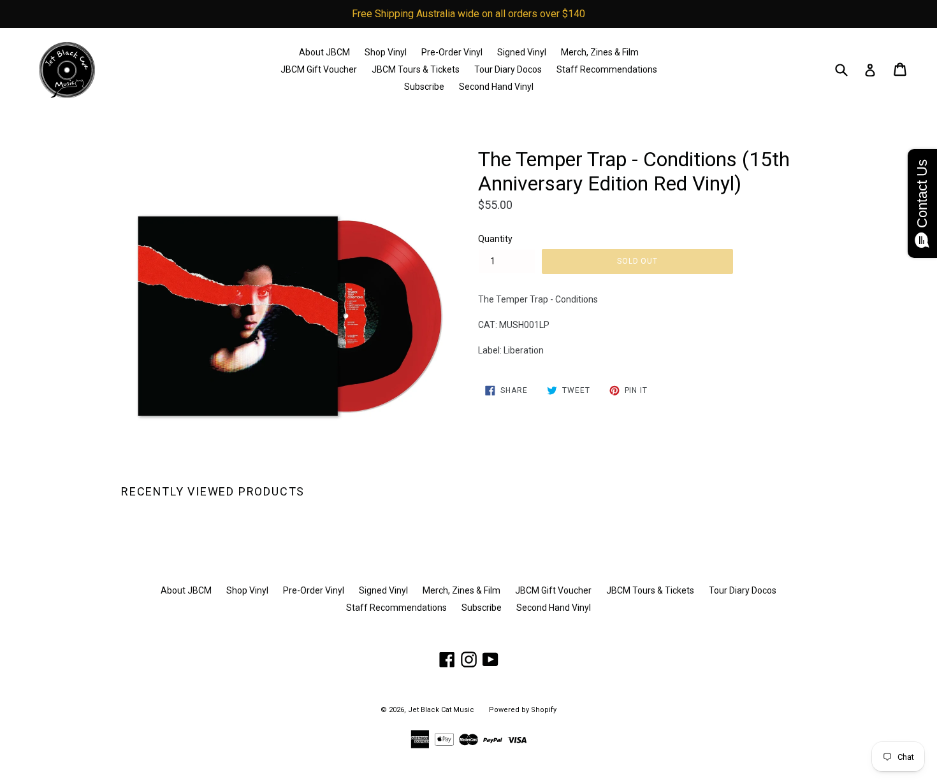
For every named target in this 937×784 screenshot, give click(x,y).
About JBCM (324, 52)
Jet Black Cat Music (441, 710)
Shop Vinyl (386, 52)
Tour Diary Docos (508, 69)
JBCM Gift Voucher (318, 69)
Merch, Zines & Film (600, 52)
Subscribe (424, 87)
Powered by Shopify (522, 710)
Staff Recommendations (606, 69)
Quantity (495, 239)
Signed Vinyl (521, 52)
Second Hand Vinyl (496, 87)
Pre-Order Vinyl (452, 52)
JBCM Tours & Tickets (416, 69)
